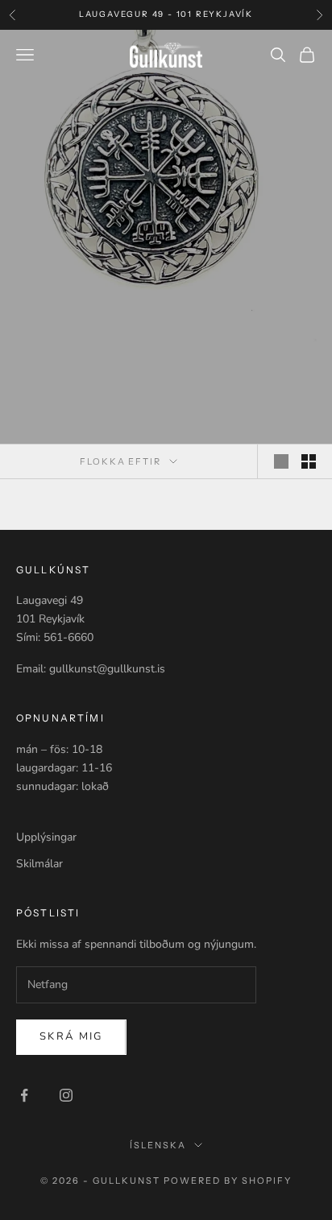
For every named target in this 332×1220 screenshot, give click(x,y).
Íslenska (158, 1145)
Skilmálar (39, 863)
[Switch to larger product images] (281, 461)
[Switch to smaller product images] (308, 461)
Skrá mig (71, 1036)
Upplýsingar (46, 837)
